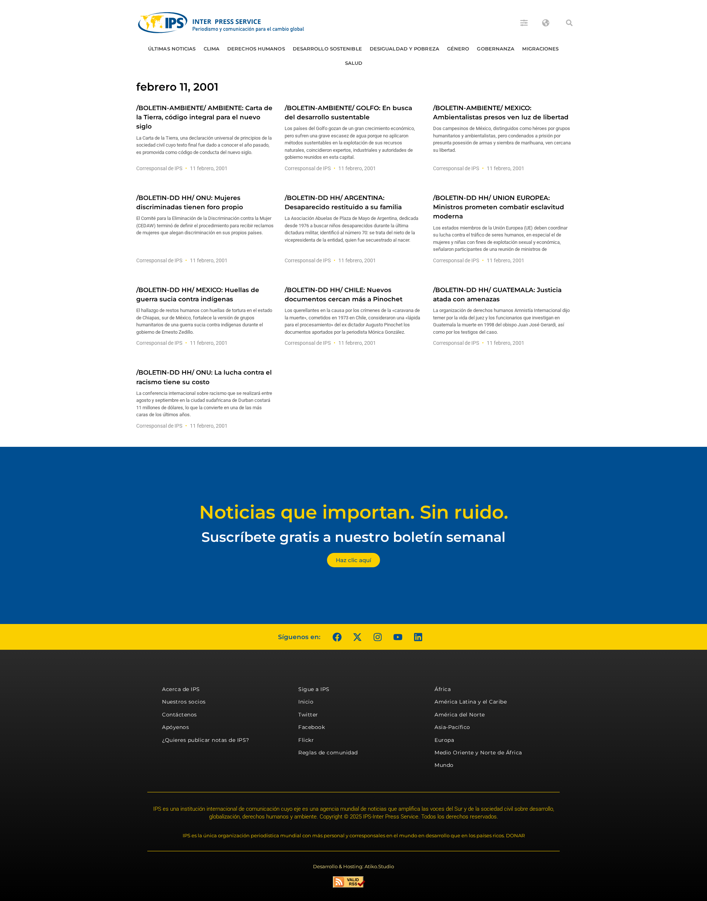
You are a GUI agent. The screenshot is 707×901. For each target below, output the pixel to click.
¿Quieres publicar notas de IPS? (205, 740)
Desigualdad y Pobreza (404, 49)
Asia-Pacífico (452, 727)
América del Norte (460, 714)
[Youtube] (397, 637)
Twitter (308, 714)
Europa (444, 740)
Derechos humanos (256, 49)
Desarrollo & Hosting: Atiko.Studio (353, 866)
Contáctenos (179, 714)
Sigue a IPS (314, 689)
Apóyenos (175, 727)
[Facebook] (337, 637)
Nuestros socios (184, 701)
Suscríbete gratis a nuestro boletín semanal (353, 537)
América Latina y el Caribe (471, 701)
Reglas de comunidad (328, 752)
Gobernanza (495, 49)
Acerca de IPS (181, 689)
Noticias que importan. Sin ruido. (353, 512)
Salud (354, 63)
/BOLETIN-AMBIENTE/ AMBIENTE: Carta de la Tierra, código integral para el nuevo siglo (204, 117)
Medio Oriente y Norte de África (478, 752)
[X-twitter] (357, 637)
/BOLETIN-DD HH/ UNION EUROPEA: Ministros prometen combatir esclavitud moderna (498, 207)
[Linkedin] (418, 637)
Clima (212, 49)
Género (458, 49)
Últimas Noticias (172, 49)
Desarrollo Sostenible (327, 49)
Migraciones (540, 49)
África (443, 689)
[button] (569, 22)
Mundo (444, 765)
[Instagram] (377, 637)
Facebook (311, 727)
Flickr (306, 740)
